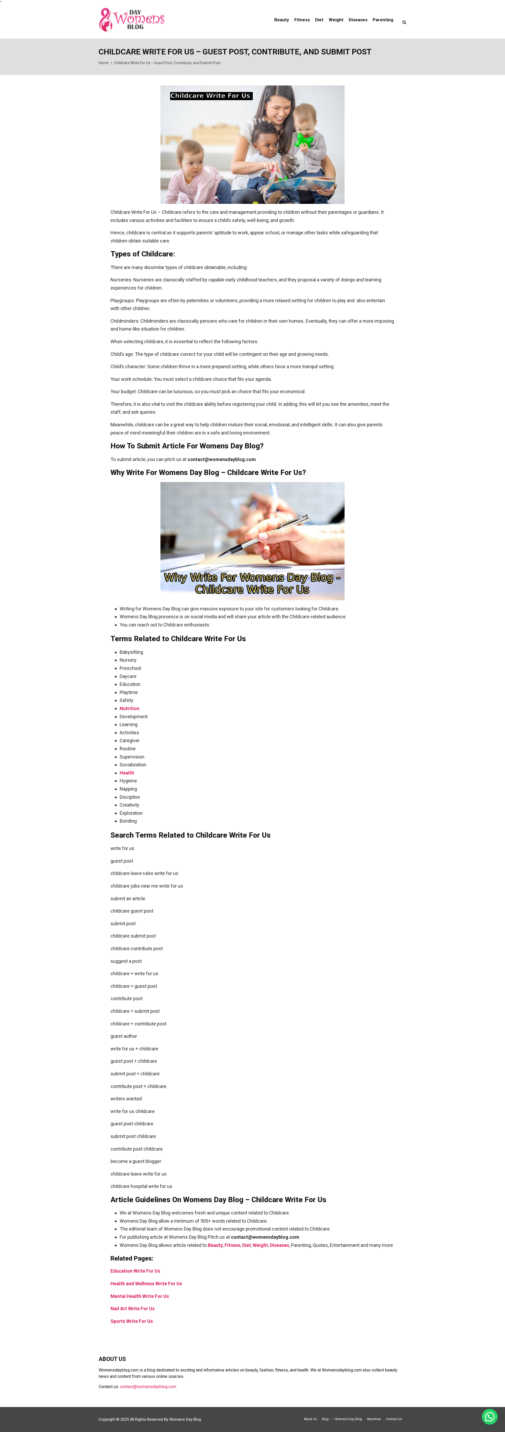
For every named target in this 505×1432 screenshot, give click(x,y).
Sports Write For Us (131, 1321)
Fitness (302, 19)
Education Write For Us (135, 1271)
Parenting (383, 19)
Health (127, 773)
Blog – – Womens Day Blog (342, 1419)
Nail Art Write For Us (132, 1308)
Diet (319, 19)
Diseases (358, 19)
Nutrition (129, 708)
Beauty (281, 19)
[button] (490, 1417)
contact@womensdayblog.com (148, 1386)
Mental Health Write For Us (139, 1296)
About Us (310, 1419)
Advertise (374, 1419)
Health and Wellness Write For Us (146, 1283)
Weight (336, 19)
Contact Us (394, 1419)
